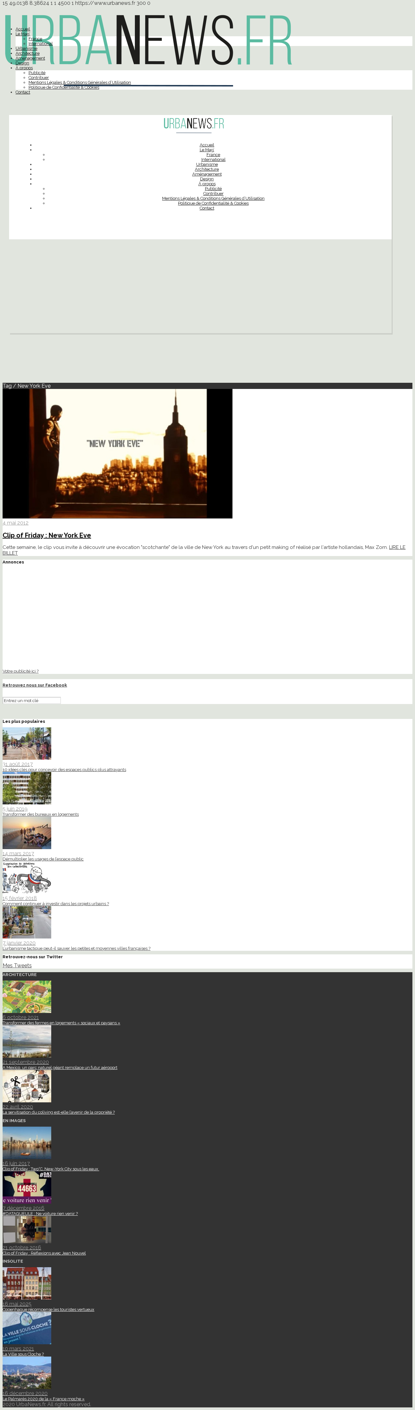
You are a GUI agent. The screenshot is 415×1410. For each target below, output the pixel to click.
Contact (23, 92)
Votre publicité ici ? (21, 671)
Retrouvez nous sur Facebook (35, 685)
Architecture (28, 53)
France (35, 38)
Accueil (23, 29)
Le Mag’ (23, 33)
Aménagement (30, 58)
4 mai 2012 (16, 523)
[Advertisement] (200, 288)
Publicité (37, 72)
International (41, 43)
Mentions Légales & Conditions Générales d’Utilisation (80, 82)
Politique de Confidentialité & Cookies (64, 87)
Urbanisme (26, 48)
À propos (24, 67)
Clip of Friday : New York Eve (47, 535)
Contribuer (39, 77)
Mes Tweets (17, 965)
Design (22, 63)
